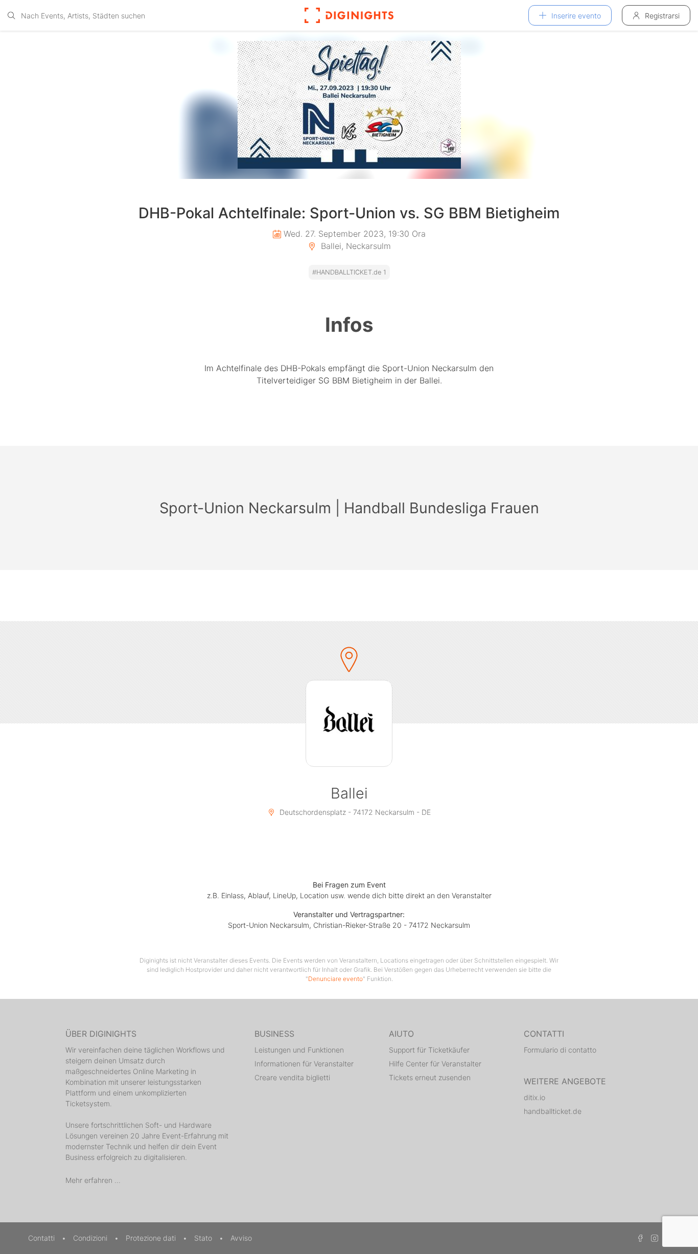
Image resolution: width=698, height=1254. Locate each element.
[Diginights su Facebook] (639, 1238)
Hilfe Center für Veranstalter (435, 1063)
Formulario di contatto (560, 1049)
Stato (204, 1238)
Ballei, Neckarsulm (354, 246)
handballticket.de (552, 1111)
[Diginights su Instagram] (653, 1238)
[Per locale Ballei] (349, 723)
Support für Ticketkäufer (429, 1049)
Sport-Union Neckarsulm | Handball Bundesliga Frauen (349, 508)
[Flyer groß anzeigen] (349, 105)
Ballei (349, 793)
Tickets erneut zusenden (430, 1077)
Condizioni (91, 1238)
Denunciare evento (335, 979)
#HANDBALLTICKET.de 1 (349, 272)
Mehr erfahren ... (93, 1180)
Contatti (42, 1238)
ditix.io (534, 1097)
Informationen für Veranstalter (304, 1063)
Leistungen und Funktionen (299, 1049)
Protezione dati (152, 1238)
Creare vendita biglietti (292, 1077)
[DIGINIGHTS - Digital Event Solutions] (349, 15)
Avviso (241, 1238)
